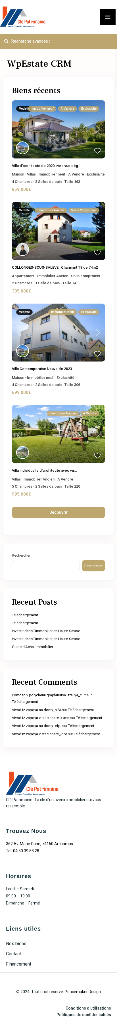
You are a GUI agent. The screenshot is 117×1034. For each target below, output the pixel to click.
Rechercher (21, 555)
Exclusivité (96, 174)
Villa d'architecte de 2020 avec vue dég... (47, 166)
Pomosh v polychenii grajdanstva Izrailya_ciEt (49, 695)
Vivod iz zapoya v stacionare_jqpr (39, 734)
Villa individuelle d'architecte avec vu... (44, 470)
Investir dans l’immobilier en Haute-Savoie (46, 631)
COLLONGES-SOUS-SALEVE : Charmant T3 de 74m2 (55, 267)
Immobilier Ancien (52, 276)
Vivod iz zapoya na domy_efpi (36, 726)
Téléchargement (25, 615)
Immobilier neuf (52, 174)
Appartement (23, 276)
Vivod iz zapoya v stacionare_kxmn (40, 718)
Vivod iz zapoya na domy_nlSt (36, 710)
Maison (18, 174)
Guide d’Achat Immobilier (32, 647)
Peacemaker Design (83, 991)
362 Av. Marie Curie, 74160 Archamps (39, 843)
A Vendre (76, 174)
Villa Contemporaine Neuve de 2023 (42, 369)
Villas (31, 174)
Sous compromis (85, 276)
